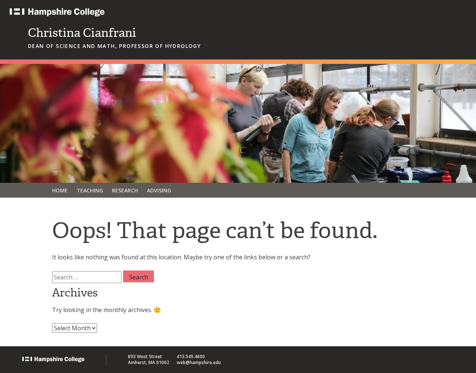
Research (125, 190)
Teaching (90, 190)
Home (60, 190)
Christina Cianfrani (82, 32)
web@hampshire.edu (199, 362)
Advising (159, 190)
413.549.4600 (191, 356)
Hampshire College (104, 15)
